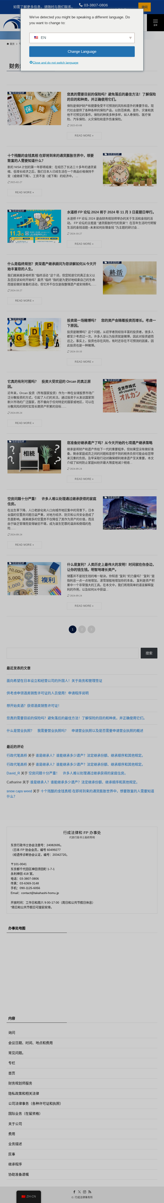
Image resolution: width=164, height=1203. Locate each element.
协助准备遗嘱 (18, 1174)
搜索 (149, 653)
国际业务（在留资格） (25, 1113)
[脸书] (74, 1192)
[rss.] (90, 1192)
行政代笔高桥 (17, 755)
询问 (145, 7)
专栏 (11, 1063)
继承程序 (15, 1164)
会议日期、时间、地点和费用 (30, 1043)
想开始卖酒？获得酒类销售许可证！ (34, 706)
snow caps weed (19, 791)
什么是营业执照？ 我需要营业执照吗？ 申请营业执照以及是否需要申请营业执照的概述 (75, 731)
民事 (11, 1154)
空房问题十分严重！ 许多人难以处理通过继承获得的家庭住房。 (78, 773)
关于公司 (15, 1124)
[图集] (84, 1192)
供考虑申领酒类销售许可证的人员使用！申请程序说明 (48, 693)
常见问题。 (16, 1053)
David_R (13, 773)
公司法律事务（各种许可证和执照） (35, 1103)
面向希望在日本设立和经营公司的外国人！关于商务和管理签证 (54, 681)
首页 (11, 1073)
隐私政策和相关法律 (23, 1093)
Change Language (82, 52)
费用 (11, 1134)
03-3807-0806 (95, 5)
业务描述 (15, 1144)
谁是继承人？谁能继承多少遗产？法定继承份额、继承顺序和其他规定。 (90, 755)
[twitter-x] (79, 1192)
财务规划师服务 (20, 1083)
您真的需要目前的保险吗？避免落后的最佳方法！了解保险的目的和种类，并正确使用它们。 (77, 718)
